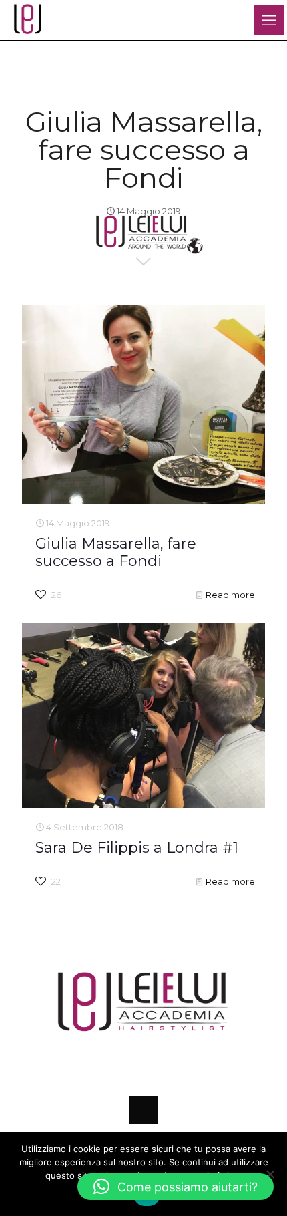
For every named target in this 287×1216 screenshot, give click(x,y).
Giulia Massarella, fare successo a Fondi (115, 552)
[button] (175, 1186)
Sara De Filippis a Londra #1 (136, 848)
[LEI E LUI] (26, 20)
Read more (230, 594)
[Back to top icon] (143, 1110)
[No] (270, 1174)
